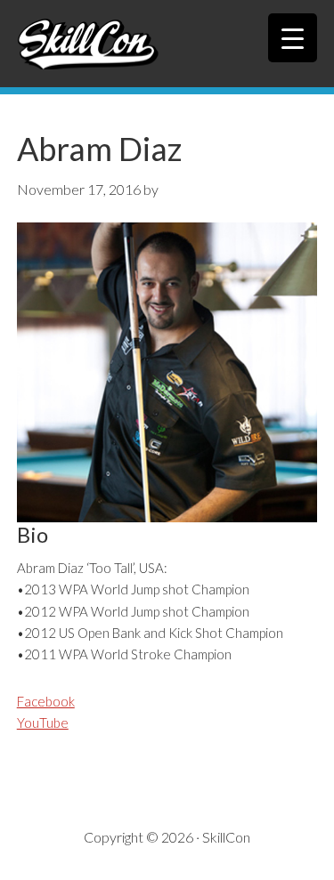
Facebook (46, 701)
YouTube (43, 722)
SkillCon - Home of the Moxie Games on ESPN (167, 44)
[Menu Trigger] (292, 37)
